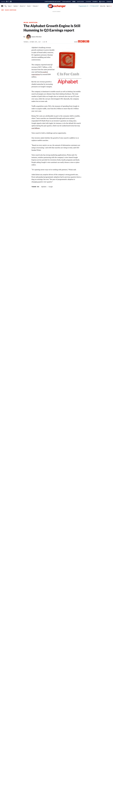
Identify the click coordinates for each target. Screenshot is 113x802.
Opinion (15, 6)
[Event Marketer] (80, 1)
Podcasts (35, 6)
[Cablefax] (109, 1)
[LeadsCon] (95, 1)
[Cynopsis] (88, 1)
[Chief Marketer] (66, 1)
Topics (9, 6)
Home (2, 10)
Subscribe (102, 6)
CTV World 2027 (94, 6)
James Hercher (37, 37)
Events (29, 6)
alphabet (43, 187)
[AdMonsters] (102, 1)
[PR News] (73, 1)
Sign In (108, 6)
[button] (5, 6)
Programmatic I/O (83, 6)
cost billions (36, 128)
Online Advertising (10, 10)
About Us (22, 6)
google (51, 187)
